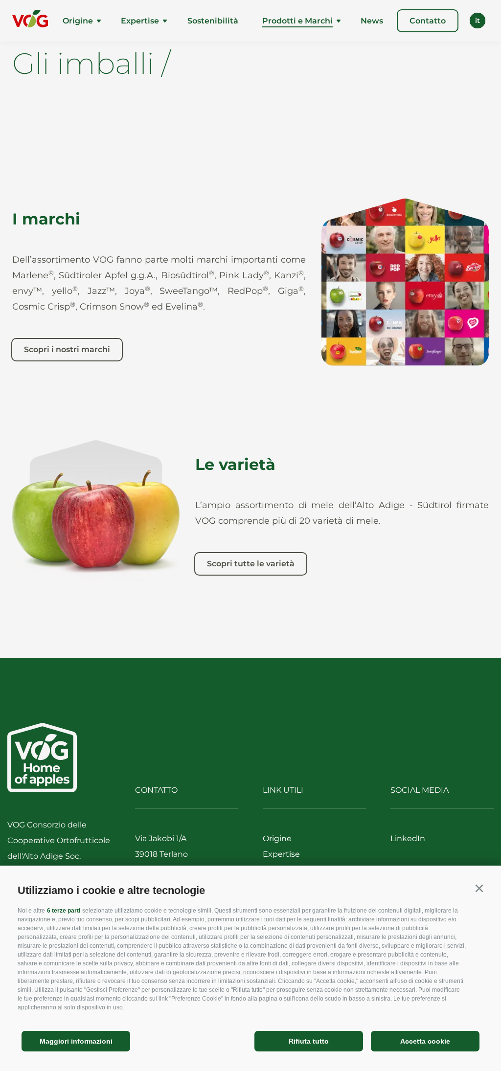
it (477, 20)
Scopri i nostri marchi (67, 349)
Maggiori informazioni (76, 1041)
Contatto (428, 20)
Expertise (140, 20)
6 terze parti (63, 910)
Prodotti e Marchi (297, 20)
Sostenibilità (212, 20)
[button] (479, 888)
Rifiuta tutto (309, 1041)
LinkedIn (407, 838)
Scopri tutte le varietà (251, 563)
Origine (78, 20)
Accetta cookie (425, 1041)
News (372, 20)
